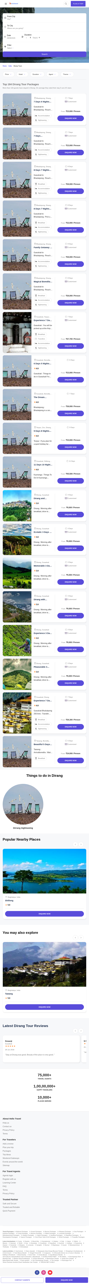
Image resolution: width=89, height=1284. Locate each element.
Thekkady (6, 1247)
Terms (5, 1134)
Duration (28, 35)
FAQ (4, 1186)
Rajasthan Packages (72, 1235)
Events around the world (13, 1162)
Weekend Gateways (11, 1158)
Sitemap (6, 1165)
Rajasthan (52, 1243)
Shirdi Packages (64, 1237)
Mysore (5, 1243)
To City (10, 26)
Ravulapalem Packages (10, 1237)
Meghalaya (55, 1245)
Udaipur (55, 1241)
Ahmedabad (24, 1247)
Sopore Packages (26, 1237)
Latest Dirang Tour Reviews (25, 1026)
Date (9, 35)
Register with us (9, 1179)
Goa (26, 1243)
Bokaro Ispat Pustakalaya (22, 1258)
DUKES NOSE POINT (50, 1256)
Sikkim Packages (50, 1233)
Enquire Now (70, 118)
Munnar (47, 1245)
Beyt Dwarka (22, 1255)
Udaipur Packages (28, 1235)
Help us (6, 1123)
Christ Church (7, 1253)
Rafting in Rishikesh (9, 1255)
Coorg (20, 1241)
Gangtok (39, 1245)
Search (45, 54)
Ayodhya (14, 1247)
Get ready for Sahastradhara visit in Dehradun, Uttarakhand (21, 1256)
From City (11, 16)
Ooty (62, 1241)
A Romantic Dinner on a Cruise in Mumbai (67, 1253)
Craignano (47, 1253)
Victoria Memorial (38, 1258)
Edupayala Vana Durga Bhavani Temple (50, 1251)
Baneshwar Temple (53, 1258)
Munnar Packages (50, 1231)
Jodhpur (69, 1243)
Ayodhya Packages (56, 1235)
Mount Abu (35, 1241)
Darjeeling (78, 1243)
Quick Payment (9, 1211)
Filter (9, 45)
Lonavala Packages (65, 1233)
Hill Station (62, 1256)
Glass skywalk (30, 1251)
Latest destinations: (9, 1241)
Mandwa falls (7, 1258)
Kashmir (61, 1243)
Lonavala (30, 1245)
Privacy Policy (8, 1130)
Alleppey (22, 1245)
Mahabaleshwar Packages (11, 1235)
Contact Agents (22, 1280)
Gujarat (5, 1245)
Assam (64, 1245)
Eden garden (25, 1260)
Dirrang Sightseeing (23, 828)
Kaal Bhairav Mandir (56, 1255)
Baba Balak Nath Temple (10, 1260)
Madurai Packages (22, 1231)
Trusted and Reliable (11, 1207)
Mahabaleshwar (75, 1245)
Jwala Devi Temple (68, 1258)
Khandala (34, 1243)
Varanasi (13, 1243)
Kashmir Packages (8, 1233)
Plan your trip (8, 1147)
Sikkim (76, 1241)
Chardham (43, 1243)
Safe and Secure (9, 1204)
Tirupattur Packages (78, 1237)
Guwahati (13, 1245)
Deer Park (32, 1255)
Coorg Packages (22, 1233)
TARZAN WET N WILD (48, 1262)
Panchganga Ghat (75, 1256)
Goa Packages (78, 1231)
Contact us (7, 1126)
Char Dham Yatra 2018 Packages (45, 1237)
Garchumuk (19, 1251)
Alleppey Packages (65, 1231)
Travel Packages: (8, 1231)
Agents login (8, 1175)
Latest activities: (8, 1251)
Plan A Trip (78, 4)
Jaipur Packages (42, 1235)
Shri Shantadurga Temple (40, 1260)
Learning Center (9, 1183)
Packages (7, 1151)
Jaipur (69, 1241)
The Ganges (55, 1260)
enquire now (67, 1280)
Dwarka (27, 1241)
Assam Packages (36, 1231)
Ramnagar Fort (67, 1260)
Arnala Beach (42, 1255)
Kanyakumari (46, 1241)
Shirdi (20, 1243)
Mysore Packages (36, 1233)
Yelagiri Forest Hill (35, 1253)
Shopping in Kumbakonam (74, 1251)
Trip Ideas (7, 1155)
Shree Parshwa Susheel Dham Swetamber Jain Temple (20, 1262)
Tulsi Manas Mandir (20, 1253)
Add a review (8, 1144)
